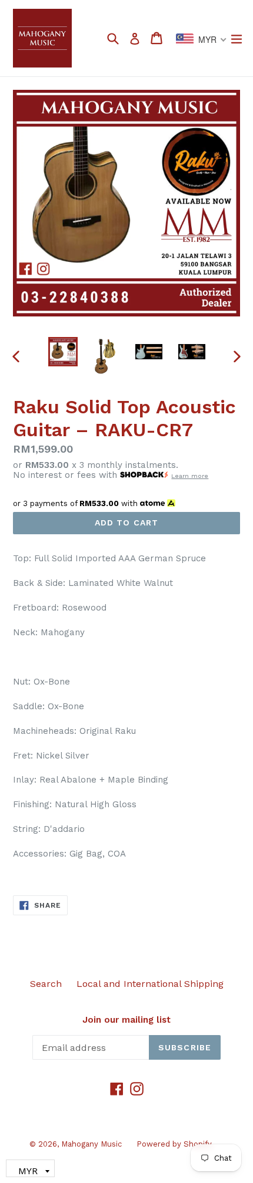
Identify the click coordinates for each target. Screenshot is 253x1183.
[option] (62, 351)
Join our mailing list (126, 1020)
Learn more (189, 476)
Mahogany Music (91, 1144)
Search (46, 983)
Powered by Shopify (174, 1144)
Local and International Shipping (150, 983)
